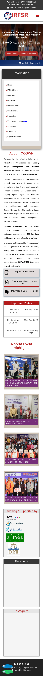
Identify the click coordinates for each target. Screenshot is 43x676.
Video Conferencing (15, 121)
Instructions (11, 116)
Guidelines (11, 100)
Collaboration (12, 111)
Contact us (11, 132)
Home (9, 85)
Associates (11, 126)
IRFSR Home (12, 90)
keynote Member (14, 137)
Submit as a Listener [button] (28, 53)
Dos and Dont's (13, 106)
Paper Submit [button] (12, 53)
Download (11, 95)
